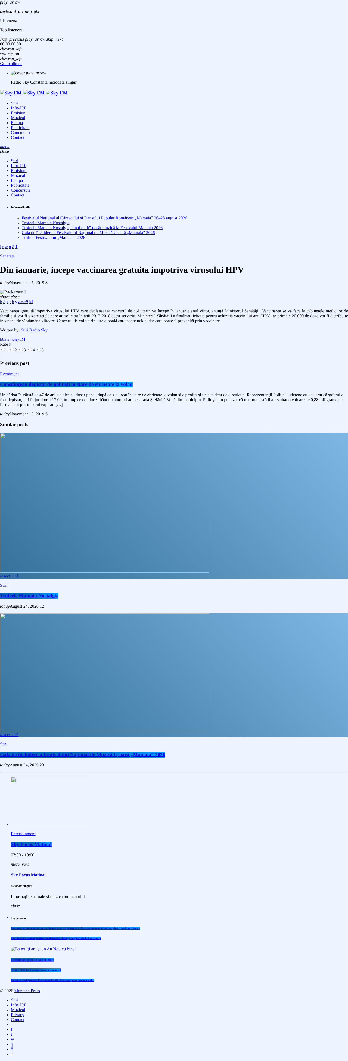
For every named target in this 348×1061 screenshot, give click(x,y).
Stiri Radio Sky (34, 330)
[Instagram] (12, 1044)
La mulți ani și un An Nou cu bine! (32, 960)
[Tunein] (11, 1029)
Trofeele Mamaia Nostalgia (45, 223)
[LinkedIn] (11, 1034)
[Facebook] (12, 1049)
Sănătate (7, 256)
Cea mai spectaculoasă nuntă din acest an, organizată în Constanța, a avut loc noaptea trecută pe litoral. (75, 928)
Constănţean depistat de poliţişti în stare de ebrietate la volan (66, 384)
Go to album (11, 63)
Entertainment (23, 834)
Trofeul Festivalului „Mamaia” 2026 (53, 237)
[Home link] (34, 93)
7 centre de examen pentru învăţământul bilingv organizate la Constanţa (56, 938)
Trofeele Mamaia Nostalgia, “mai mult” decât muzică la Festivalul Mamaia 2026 (92, 228)
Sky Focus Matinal (31, 844)
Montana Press (27, 991)
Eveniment (9, 374)
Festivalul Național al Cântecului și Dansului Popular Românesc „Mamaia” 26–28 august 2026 (104, 218)
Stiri (4, 585)
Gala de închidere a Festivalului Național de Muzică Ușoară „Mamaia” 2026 (88, 232)
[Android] (12, 1054)
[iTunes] (12, 1039)
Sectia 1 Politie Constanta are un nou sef (36, 970)
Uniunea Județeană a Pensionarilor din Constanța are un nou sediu (52, 980)
